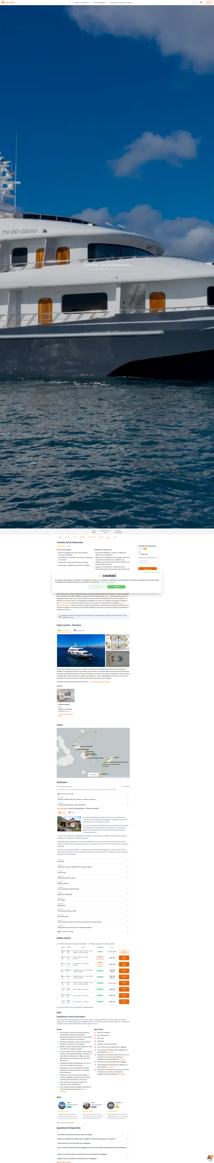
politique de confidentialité (108, 582)
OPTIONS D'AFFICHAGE (97, 587)
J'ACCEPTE (116, 587)
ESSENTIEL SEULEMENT (152, 572)
